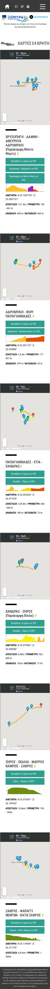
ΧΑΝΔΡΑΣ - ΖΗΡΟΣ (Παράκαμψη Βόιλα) (20, 613)
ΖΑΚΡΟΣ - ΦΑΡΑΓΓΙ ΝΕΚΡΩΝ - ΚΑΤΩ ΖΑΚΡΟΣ (23, 913)
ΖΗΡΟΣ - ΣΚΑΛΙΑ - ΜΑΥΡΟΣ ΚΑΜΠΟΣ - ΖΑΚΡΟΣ (25, 764)
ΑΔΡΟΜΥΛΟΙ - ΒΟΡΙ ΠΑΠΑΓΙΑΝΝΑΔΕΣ (19, 314)
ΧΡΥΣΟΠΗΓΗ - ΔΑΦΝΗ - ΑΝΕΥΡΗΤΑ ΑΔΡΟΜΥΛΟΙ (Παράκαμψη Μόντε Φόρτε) (22, 145)
